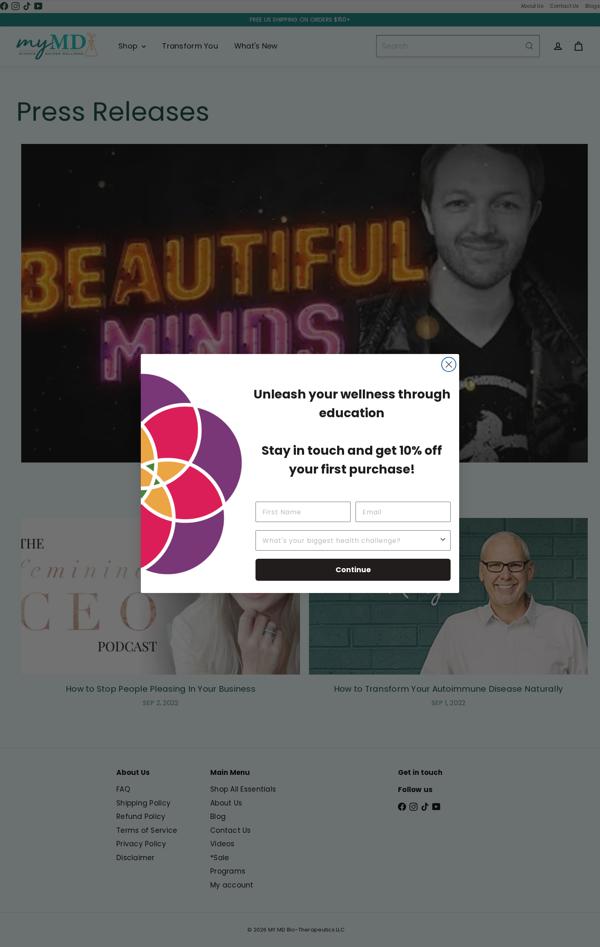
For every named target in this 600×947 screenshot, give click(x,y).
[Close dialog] (449, 364)
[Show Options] (443, 540)
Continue (353, 569)
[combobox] (350, 540)
